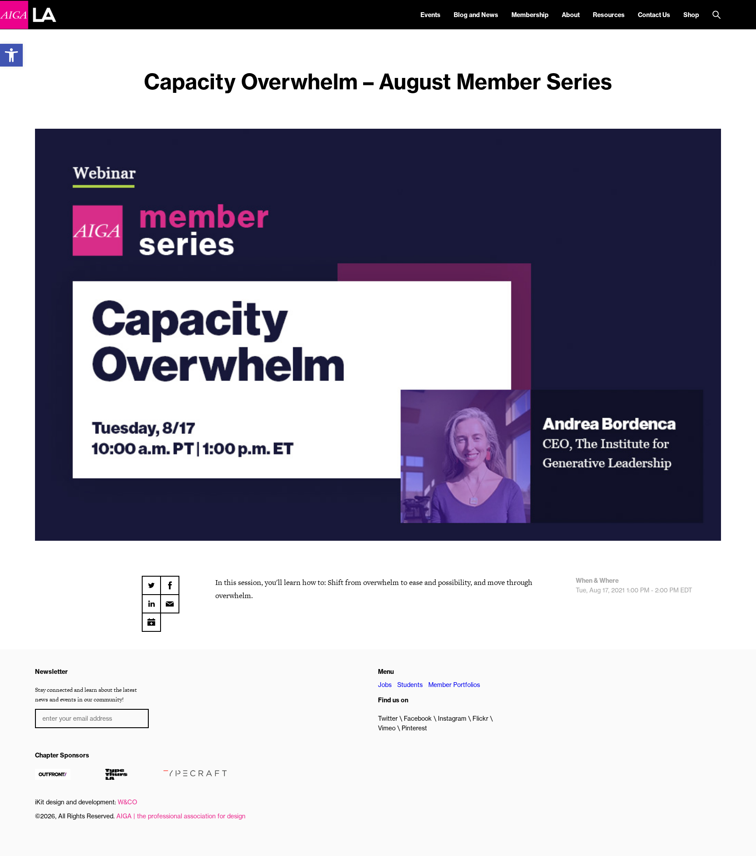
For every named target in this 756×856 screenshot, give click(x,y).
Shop (691, 15)
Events (430, 15)
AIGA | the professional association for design (180, 816)
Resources (609, 15)
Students (410, 685)
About (571, 15)
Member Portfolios (454, 685)
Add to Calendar (151, 619)
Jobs (385, 685)
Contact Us (654, 15)
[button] (11, 55)
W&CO (127, 802)
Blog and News (476, 15)
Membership (530, 15)
